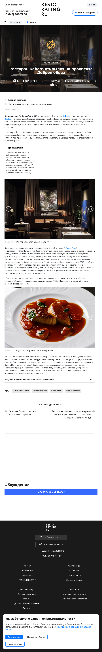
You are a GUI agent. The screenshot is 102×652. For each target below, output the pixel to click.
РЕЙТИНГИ (27, 570)
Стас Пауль (56, 390)
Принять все (14, 637)
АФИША (27, 566)
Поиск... (17, 22)
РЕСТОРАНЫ (74, 566)
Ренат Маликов (40, 390)
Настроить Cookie (36, 637)
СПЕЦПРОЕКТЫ (74, 575)
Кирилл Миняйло (17, 100)
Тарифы (27, 608)
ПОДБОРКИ (27, 575)
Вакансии (26, 598)
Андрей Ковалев (73, 390)
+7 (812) (51, 556)
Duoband (8, 119)
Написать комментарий (51, 492)
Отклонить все (15, 644)
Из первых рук (51, 62)
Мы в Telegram (86, 12)
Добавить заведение (53, 551)
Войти (92, 5)
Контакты (74, 589)
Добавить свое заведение (26, 603)
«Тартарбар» (70, 248)
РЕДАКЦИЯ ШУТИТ (27, 580)
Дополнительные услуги (74, 594)
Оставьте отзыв (74, 580)
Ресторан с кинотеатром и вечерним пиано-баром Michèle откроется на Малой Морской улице (71, 414)
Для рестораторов (27, 594)
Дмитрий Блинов (21, 390)
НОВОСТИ (74, 570)
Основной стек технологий (74, 598)
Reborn (66, 116)
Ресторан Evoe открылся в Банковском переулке (22, 413)
